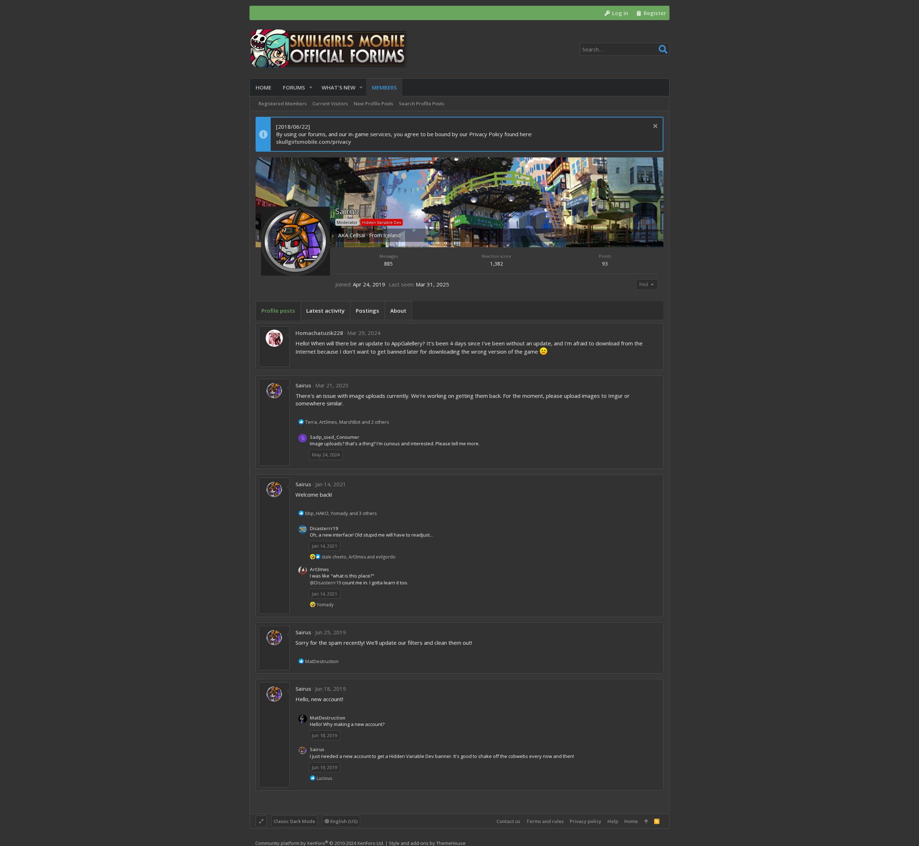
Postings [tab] (367, 310)
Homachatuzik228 (319, 332)
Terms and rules (545, 821)
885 (388, 263)
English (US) (343, 821)
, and (359, 557)
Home (631, 821)
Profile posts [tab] (278, 310)
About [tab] (398, 310)
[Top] (646, 821)
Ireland (392, 235)
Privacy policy (585, 821)
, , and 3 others (341, 513)
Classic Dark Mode (294, 821)
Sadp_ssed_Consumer (334, 437)
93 (605, 263)
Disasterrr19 (324, 528)
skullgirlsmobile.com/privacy (313, 141)
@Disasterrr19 (325, 582)
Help (612, 821)
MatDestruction (327, 717)
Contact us (508, 821)
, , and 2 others (347, 422)
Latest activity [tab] (325, 310)
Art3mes (319, 569)
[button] (310, 87)
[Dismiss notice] (654, 126)
